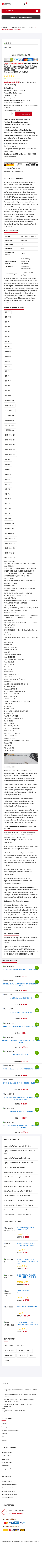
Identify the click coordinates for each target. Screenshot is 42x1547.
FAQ (3, 1437)
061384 (20, 1351)
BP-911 (7, 312)
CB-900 (7, 484)
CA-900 (7, 460)
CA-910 (7, 464)
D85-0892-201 (10, 553)
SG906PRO (9, 1346)
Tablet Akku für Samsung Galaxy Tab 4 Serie (18, 1182)
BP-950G (8, 381)
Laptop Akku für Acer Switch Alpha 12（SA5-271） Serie (20, 1152)
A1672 (29, 1351)
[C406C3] (9, 1229)
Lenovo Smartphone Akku (9, 1484)
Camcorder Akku (7, 1462)
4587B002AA (9, 425)
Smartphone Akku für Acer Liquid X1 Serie (17, 1196)
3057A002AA (9, 410)
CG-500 (8, 509)
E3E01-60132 (9, 1356)
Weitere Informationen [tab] (13, 171)
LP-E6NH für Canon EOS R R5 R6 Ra (21, 1111)
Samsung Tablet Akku (8, 1491)
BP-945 (7, 366)
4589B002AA (9, 523)
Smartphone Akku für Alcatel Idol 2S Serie (17, 1215)
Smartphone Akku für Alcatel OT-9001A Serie (18, 1205)
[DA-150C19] (9, 1245)
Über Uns (4, 1423)
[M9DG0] (8, 1307)
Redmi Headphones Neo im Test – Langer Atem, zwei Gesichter (20, 1395)
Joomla (15, 1411)
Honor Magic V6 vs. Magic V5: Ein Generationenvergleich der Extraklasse (21, 1390)
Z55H (7, 1360)
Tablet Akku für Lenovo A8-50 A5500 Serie (17, 1186)
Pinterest (22, 1411)
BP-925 (7, 337)
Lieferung (4, 1433)
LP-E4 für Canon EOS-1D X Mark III (21, 1012)
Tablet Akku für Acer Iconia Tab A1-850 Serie (18, 1191)
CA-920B (8, 474)
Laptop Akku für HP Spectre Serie (14, 1167)
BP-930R (8, 356)
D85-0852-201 (10, 440)
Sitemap (4, 1440)
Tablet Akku (5, 1459)
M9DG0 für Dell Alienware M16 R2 (27, 1307)
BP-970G (8, 396)
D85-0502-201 (10, 543)
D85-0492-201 (10, 538)
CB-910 (7, 489)
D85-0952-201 (10, 450)
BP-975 (7, 391)
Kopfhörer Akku (6, 1456)
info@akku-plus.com (16, 1513)
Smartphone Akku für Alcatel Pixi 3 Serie (17, 1210)
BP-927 (7, 342)
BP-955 (7, 376)
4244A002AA (9, 420)
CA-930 (7, 479)
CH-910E (8, 519)
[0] (24, 4)
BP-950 (7, 371)
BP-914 (7, 322)
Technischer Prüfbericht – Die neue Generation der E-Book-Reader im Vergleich (20, 1400)
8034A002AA (9, 533)
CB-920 (7, 494)
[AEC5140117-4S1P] (9, 1293)
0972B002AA (9, 405)
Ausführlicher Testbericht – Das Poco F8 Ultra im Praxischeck (18, 1405)
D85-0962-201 (10, 455)
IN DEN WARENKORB (23, 114)
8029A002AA (9, 528)
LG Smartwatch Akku (8, 1488)
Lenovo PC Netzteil (7, 1498)
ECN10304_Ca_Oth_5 (17, 90)
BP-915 (7, 327)
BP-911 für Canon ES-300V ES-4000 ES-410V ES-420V (21, 1083)
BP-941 (7, 361)
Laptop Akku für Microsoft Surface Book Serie (18, 1163)
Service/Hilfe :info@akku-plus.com (21, 17)
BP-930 (7, 346)
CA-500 (7, 504)
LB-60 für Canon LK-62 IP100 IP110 (21, 998)
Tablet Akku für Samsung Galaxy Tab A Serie (18, 1177)
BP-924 (7, 332)
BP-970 (7, 386)
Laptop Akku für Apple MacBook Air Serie (17, 1158)
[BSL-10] (9, 1261)
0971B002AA (9, 401)
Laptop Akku (5, 1465)
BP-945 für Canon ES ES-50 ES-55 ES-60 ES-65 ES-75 (21, 1026)
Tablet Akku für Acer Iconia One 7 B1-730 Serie (18, 1172)
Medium (10, 1411)
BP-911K (8, 317)
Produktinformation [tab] (12, 168)
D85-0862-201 (10, 445)
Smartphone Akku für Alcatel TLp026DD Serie (18, 1200)
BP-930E (8, 351)
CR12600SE (20, 1346)
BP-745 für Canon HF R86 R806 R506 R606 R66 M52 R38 (21, 1069)
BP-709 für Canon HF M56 (21, 1055)
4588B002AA (9, 430)
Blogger (4, 1411)
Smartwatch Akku (7, 1452)
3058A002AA (9, 415)
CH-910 (7, 514)
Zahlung (4, 1427)
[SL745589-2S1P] (9, 1324)
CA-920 (7, 469)
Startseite (5, 27)
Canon (31, 27)
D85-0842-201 (10, 435)
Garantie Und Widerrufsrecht (10, 1430)
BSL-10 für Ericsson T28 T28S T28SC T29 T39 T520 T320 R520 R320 (27, 1261)
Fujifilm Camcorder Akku (9, 1494)
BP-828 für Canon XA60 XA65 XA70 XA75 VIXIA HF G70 (21, 970)
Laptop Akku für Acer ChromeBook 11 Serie (17, 1146)
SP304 (32, 1356)
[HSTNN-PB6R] (9, 1276)
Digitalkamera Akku (18, 27)
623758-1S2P (9, 1351)
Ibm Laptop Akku (7, 1481)
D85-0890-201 (10, 548)
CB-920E (8, 499)
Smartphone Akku (7, 1469)
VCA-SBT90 (22, 1356)
